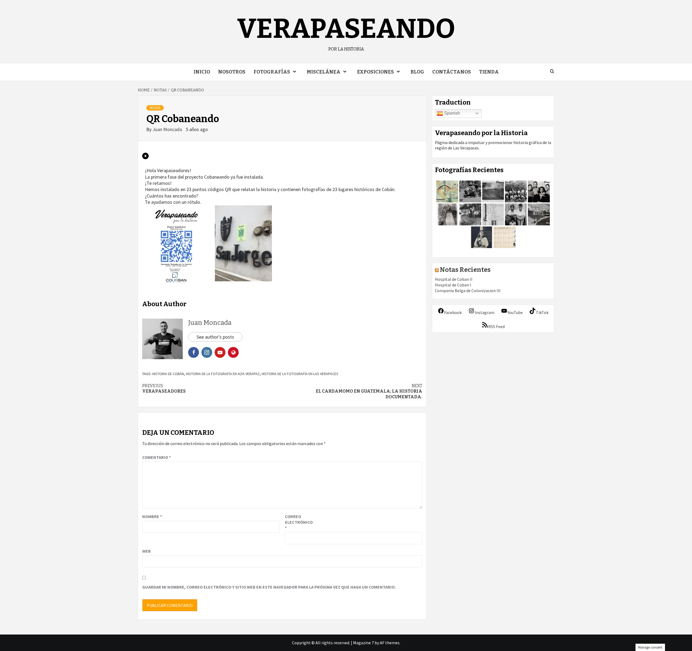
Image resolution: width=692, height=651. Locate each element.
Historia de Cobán (168, 373)
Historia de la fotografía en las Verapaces (300, 373)
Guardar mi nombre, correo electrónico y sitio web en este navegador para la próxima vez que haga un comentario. (269, 587)
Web (146, 551)
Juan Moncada (167, 129)
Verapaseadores (164, 388)
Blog (417, 72)
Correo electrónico (298, 522)
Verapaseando (346, 28)
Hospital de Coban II (454, 279)
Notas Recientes (465, 269)
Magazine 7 (363, 642)
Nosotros (231, 72)
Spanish (451, 113)
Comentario (156, 457)
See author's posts (215, 337)
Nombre (152, 516)
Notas (155, 108)
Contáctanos (451, 72)
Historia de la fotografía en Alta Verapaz (223, 373)
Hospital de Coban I (453, 285)
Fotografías (272, 72)
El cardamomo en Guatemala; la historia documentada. (369, 391)
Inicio (202, 72)
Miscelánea (323, 72)
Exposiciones (375, 72)
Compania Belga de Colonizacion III (468, 290)
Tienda (489, 72)
